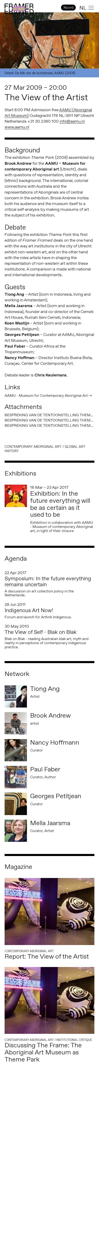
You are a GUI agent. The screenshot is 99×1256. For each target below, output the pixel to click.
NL (83, 7)
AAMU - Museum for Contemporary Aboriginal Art (46, 395)
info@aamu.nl (72, 121)
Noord (68, 7)
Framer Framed (19, 8)
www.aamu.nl (17, 127)
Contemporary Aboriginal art (33, 446)
